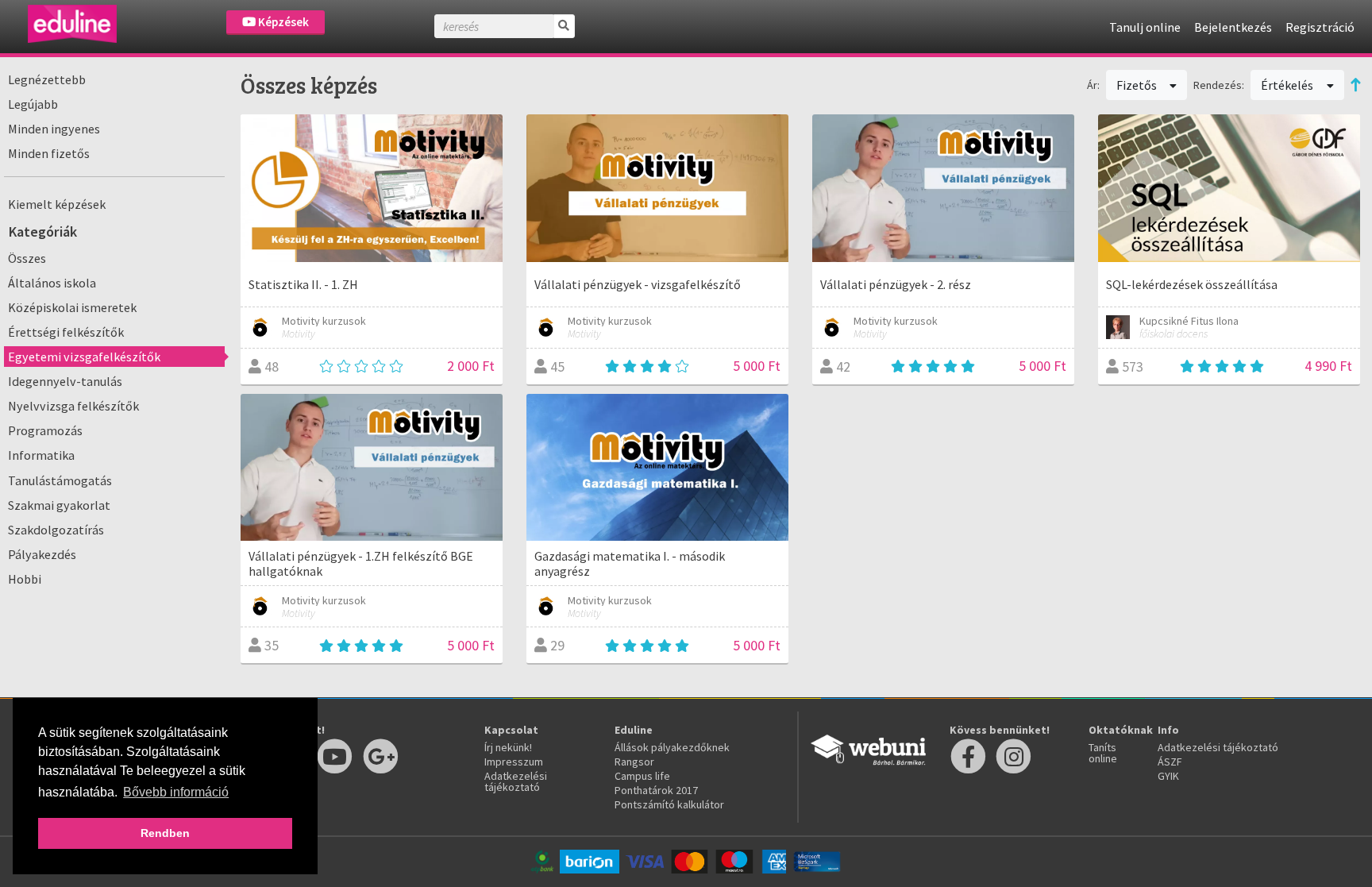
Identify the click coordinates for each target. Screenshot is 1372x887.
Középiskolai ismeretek (72, 307)
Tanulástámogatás (60, 480)
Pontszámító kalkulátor (669, 804)
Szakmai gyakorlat (59, 505)
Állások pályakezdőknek (672, 747)
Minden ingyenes (54, 129)
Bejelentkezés (1233, 27)
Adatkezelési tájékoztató (515, 781)
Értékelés (1288, 85)
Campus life (642, 776)
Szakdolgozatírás (56, 530)
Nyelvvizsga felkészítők (73, 406)
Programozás (45, 430)
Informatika (41, 455)
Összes (27, 258)
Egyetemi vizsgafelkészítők (84, 356)
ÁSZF (1170, 761)
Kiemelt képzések (57, 204)
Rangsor (634, 761)
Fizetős (1137, 85)
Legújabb (33, 104)
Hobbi (24, 579)
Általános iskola (52, 283)
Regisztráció (1320, 27)
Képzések (282, 21)
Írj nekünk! (508, 747)
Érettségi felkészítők (66, 332)
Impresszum (513, 761)
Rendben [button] (165, 833)
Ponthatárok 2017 (656, 790)
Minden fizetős (49, 153)
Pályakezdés (42, 554)
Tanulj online (1145, 27)
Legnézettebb (47, 79)
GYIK (1168, 776)
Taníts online (1103, 753)
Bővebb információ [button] (176, 792)
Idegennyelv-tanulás (65, 381)
